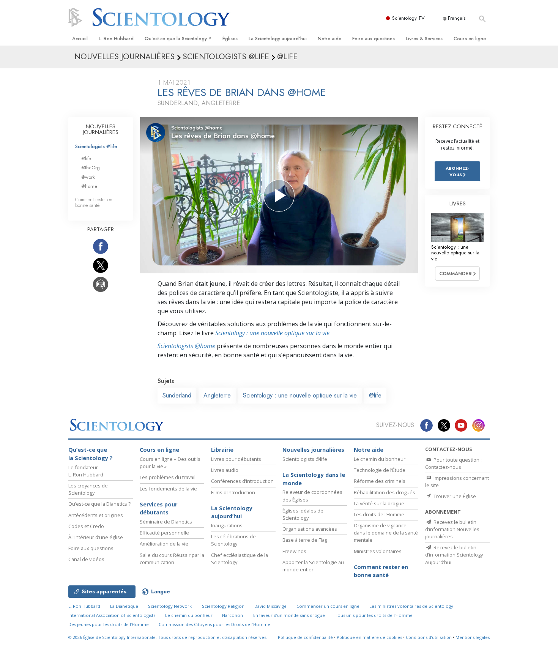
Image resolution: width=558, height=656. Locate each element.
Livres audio (224, 470)
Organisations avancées (309, 528)
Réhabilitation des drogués (384, 492)
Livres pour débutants (236, 459)
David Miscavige (270, 606)
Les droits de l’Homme (379, 514)
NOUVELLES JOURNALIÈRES (100, 129)
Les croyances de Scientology (88, 489)
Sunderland (176, 395)
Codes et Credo (86, 526)
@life (375, 395)
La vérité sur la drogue (379, 503)
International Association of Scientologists (111, 615)
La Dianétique (124, 606)
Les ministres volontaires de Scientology (411, 606)
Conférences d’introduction (242, 481)
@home (89, 186)
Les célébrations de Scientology (233, 540)
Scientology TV (408, 18)
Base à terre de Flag (304, 539)
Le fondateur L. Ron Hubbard (85, 471)
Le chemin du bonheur (379, 459)
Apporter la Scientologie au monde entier (313, 566)
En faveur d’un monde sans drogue (289, 615)
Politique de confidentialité (305, 637)
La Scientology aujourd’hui (278, 38)
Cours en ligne (470, 38)
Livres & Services (424, 38)
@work (88, 177)
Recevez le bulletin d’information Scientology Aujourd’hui (454, 554)
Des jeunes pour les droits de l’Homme (108, 624)
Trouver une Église (454, 496)
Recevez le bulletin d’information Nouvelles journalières (452, 529)
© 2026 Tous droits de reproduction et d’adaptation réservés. (167, 637)
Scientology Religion (223, 606)
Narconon (232, 615)
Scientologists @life (96, 146)
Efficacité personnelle (164, 532)
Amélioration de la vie (164, 543)
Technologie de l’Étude (379, 470)
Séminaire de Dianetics (166, 521)
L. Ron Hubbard (116, 38)
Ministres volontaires (378, 551)
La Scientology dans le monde (313, 479)
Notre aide (329, 38)
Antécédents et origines (95, 515)
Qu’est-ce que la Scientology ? (178, 38)
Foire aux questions (373, 38)
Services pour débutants (158, 508)
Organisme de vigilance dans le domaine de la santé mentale (386, 532)
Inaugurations (227, 525)
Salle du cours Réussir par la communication (172, 559)
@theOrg (90, 167)
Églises (230, 38)
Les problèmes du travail (167, 477)
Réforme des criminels (379, 481)
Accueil (80, 38)
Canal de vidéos (86, 559)
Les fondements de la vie (168, 488)
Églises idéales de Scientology (302, 514)
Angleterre (217, 395)
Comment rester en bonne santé (93, 202)
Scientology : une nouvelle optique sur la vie (272, 333)
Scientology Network (170, 606)
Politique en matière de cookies (369, 637)
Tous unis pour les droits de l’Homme (374, 615)
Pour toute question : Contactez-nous (453, 463)
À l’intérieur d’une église (95, 537)
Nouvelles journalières (313, 449)
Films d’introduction (233, 492)
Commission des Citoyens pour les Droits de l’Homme (214, 624)
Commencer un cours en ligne (327, 606)
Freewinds (294, 551)
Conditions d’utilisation (429, 637)
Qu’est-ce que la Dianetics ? (99, 503)
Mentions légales (473, 637)
